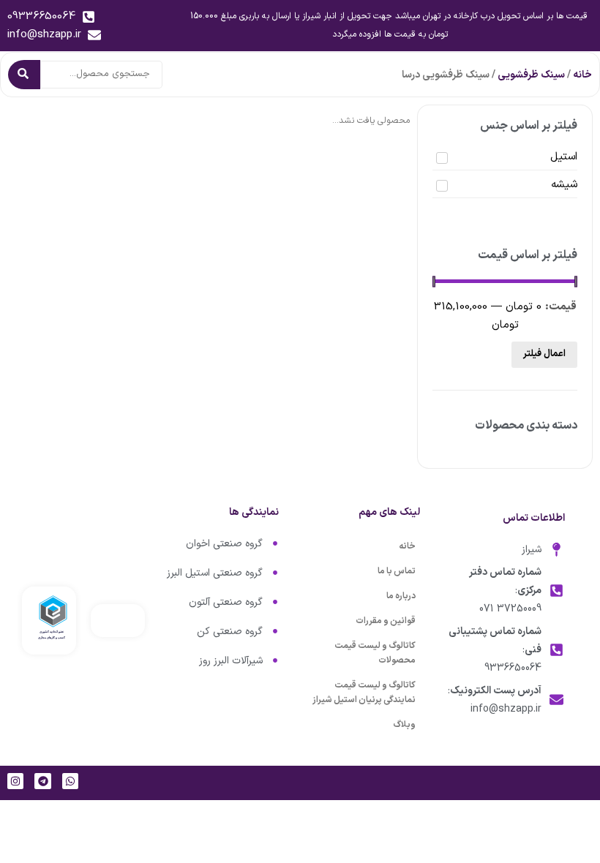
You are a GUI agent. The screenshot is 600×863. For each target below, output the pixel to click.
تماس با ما (397, 571)
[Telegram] (42, 781)
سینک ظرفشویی (531, 75)
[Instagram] (15, 781)
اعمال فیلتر (544, 354)
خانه (582, 75)
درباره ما (401, 596)
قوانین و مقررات (386, 621)
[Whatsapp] (70, 781)
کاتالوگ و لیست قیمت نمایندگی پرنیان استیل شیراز (364, 692)
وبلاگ (404, 724)
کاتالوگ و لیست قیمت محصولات (375, 653)
